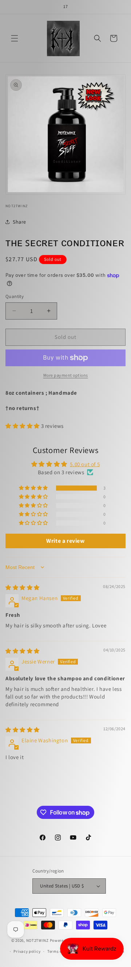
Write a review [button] (65, 541)
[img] (22, 587)
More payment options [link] (65, 375)
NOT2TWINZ (37, 940)
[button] (15, 38)
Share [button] (19, 221)
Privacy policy (26, 951)
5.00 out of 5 (85, 464)
